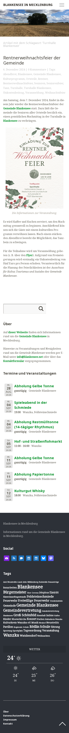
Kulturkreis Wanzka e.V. (17, 622)
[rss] (14, 558)
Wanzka (11, 635)
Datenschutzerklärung (16, 715)
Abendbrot (10, 74)
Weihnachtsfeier (55, 92)
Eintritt (54, 592)
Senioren (39, 83)
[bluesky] (43, 558)
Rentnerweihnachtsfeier (18, 83)
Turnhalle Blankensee (37, 88)
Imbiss (50, 615)
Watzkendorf (28, 635)
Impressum (10, 719)
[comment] (21, 558)
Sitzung (55, 627)
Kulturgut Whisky (29, 491)
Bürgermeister (14, 592)
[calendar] (28, 558)
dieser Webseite (18, 332)
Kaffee (57, 615)
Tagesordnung (32, 630)
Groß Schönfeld (24, 615)
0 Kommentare (37, 69)
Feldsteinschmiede (40, 596)
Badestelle (43, 582)
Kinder (7, 618)
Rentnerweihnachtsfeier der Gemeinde (31, 60)
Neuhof (42, 622)
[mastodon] (51, 558)
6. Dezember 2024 (14, 69)
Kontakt (8, 723)
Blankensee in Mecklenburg (28, 5)
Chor (29, 592)
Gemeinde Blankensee (47, 74)
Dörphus (44, 592)
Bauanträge (53, 582)
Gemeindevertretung (22, 610)
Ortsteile (31, 79)
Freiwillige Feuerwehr (33, 600)
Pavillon (8, 627)
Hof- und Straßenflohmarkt (38, 441)
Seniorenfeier (55, 83)
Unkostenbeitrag (13, 92)
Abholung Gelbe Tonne (34, 386)
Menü (61, 5)
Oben (62, 724)
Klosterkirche (19, 619)
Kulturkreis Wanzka (53, 619)
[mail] (6, 558)
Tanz (6, 88)
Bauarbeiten (10, 587)
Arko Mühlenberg (30, 582)
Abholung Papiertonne (34, 474)
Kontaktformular (13, 361)
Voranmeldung (34, 92)
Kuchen (40, 619)
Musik (34, 622)
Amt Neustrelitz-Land (12, 582)
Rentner (43, 79)
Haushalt (41, 615)
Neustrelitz (52, 622)
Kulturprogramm (14, 79)
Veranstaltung (50, 630)
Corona (35, 592)
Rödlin (34, 626)
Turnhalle (16, 88)
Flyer (29, 255)
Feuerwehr (10, 600)
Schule (45, 626)
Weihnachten (43, 635)
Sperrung (7, 630)
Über (6, 711)
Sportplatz (18, 630)
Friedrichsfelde (56, 601)
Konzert (31, 619)
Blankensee (25, 74)
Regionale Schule (21, 627)
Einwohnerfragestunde (14, 596)
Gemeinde (9, 605)
